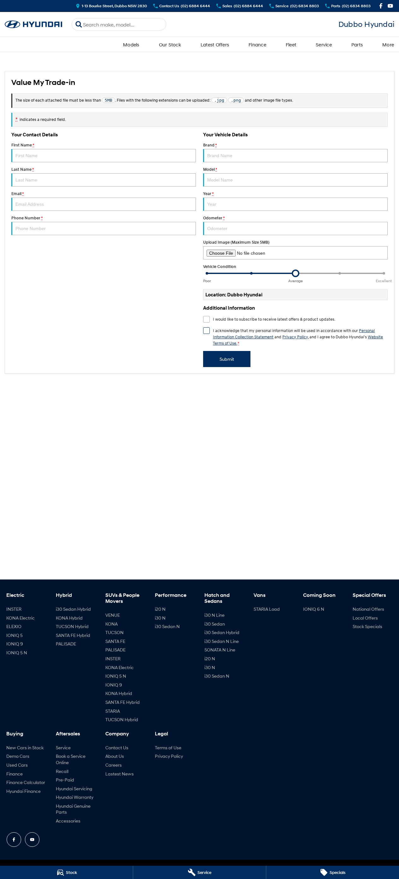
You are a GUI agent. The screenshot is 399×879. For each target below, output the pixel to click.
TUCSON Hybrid (72, 626)
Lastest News (119, 773)
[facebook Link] (381, 6)
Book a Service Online (70, 759)
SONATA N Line (219, 649)
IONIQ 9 (14, 643)
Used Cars (17, 765)
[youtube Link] (390, 6)
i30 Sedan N (167, 626)
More (388, 44)
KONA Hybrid (69, 618)
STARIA (112, 711)
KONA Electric (20, 618)
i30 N (160, 618)
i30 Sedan (214, 624)
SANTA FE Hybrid (73, 635)
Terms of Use (168, 747)
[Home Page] (33, 24)
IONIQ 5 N (16, 652)
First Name (22, 145)
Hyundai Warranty (74, 797)
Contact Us (116, 747)
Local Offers (365, 618)
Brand (210, 145)
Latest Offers (215, 44)
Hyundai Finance (23, 791)
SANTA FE (115, 641)
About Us (114, 756)
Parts (357, 44)
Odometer (214, 218)
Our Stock (170, 44)
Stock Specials (367, 626)
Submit (227, 359)
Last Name (22, 169)
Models (131, 44)
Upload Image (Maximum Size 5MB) (236, 242)
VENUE (112, 615)
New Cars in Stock (25, 747)
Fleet (291, 44)
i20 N (160, 609)
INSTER (13, 609)
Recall (62, 771)
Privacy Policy (295, 336)
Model (210, 169)
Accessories (68, 820)
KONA (111, 624)
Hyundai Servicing (74, 788)
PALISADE (66, 643)
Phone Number (27, 218)
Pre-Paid (65, 779)
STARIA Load (267, 609)
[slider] (295, 273)
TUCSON (114, 632)
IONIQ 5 (14, 635)
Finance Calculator (25, 782)
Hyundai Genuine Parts (73, 809)
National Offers (368, 609)
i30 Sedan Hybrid (73, 609)
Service (324, 44)
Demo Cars (17, 756)
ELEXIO (13, 626)
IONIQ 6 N (313, 609)
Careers (113, 765)
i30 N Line (214, 615)
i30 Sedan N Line (221, 641)
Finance (257, 44)
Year (208, 193)
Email (17, 193)
